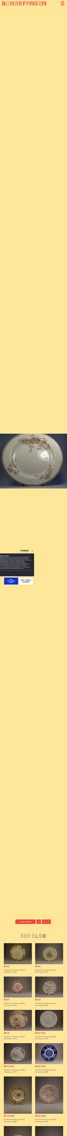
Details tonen (24, 573)
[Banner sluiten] (32, 550)
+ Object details (25, 922)
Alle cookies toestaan (26, 581)
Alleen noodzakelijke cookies (11, 581)
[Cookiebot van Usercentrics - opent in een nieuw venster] (21, 551)
